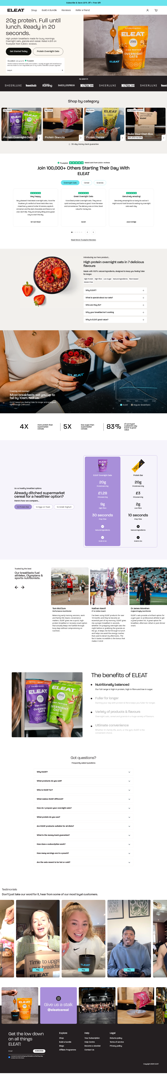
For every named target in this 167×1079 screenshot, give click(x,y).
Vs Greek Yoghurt (64, 507)
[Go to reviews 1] (71, 232)
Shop (34, 10)
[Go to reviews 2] (73, 232)
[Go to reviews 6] (81, 232)
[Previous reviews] (87, 232)
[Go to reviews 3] (75, 232)
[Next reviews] (93, 232)
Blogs (61, 1046)
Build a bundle (65, 1042)
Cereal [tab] (86, 182)
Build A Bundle (49, 10)
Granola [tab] (100, 182)
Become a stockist (92, 1046)
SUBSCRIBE (39, 1051)
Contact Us (89, 1050)
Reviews (66, 10)
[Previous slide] (16, 587)
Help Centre (89, 1042)
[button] (58, 70)
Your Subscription (92, 1038)
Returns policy (116, 1038)
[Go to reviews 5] (79, 232)
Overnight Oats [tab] (70, 182)
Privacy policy (116, 1046)
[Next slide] (22, 587)
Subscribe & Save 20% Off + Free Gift (83, 3)
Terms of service (117, 1042)
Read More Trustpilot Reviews (83, 239)
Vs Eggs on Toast (43, 507)
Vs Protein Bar (23, 507)
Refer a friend (83, 10)
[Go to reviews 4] (77, 232)
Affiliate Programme (67, 1050)
